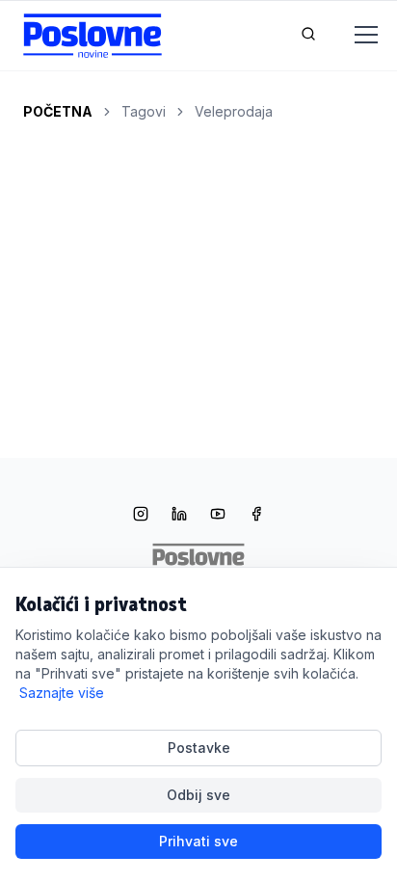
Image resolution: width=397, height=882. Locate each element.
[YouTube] (217, 515)
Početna (58, 111)
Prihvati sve (198, 841)
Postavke (199, 747)
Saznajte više (61, 692)
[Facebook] (256, 515)
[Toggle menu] (354, 35)
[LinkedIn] (179, 515)
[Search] (308, 35)
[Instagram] (140, 515)
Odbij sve (198, 795)
